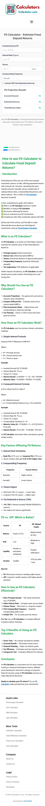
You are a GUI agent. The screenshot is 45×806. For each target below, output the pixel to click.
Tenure (5, 64)
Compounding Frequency (12, 74)
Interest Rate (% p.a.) (10, 55)
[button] (32, 22)
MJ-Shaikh (28, 801)
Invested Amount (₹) (10, 46)
